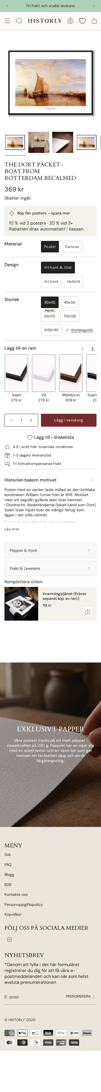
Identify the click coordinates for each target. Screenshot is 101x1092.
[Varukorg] (94, 20)
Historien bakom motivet (30, 480)
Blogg (9, 874)
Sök (7, 854)
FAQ (8, 864)
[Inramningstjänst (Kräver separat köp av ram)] (21, 604)
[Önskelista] (82, 20)
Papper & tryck (23, 550)
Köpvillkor (12, 914)
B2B (7, 884)
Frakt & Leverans (25, 568)
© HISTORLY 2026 (19, 1020)
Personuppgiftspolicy (23, 904)
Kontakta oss (16, 894)
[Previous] (7, 5)
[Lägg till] (87, 611)
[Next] (94, 5)
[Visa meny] (7, 20)
